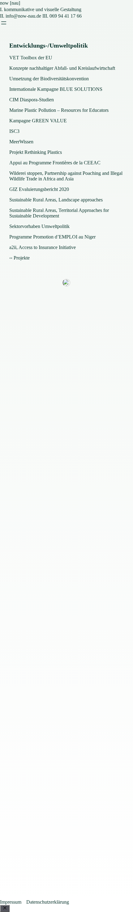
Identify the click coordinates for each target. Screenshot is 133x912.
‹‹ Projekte (19, 257)
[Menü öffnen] (3, 23)
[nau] (10, 3)
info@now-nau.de (23, 16)
